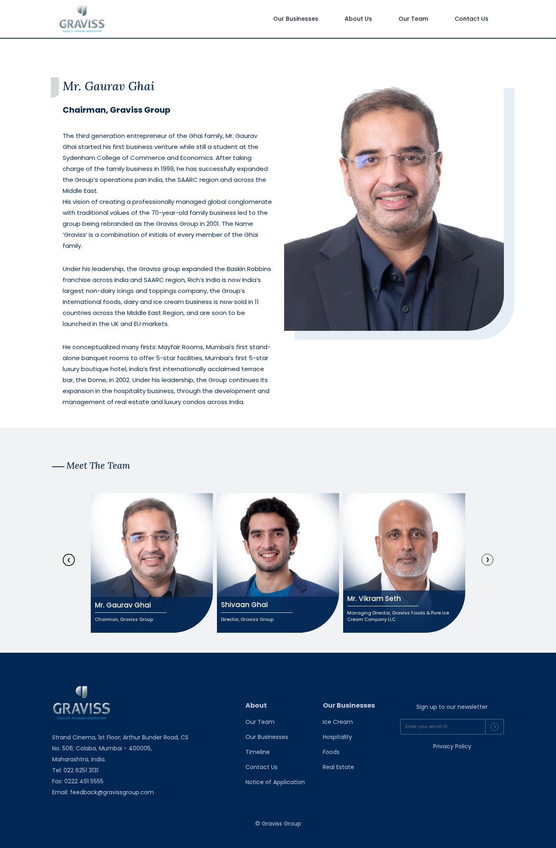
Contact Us (261, 767)
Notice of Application (275, 782)
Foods (331, 752)
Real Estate (338, 767)
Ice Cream (338, 722)
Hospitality (337, 737)
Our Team (260, 722)
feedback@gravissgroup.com (112, 792)
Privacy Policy (452, 746)
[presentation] (69, 560)
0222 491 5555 (83, 781)
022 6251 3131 (80, 770)
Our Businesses (266, 737)
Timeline (257, 752)
